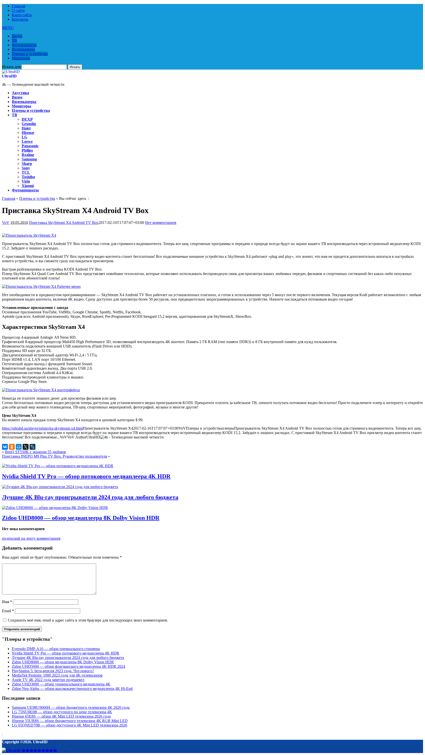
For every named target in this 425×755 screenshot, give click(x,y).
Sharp (27, 163)
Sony (26, 168)
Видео (17, 36)
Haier (26, 128)
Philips (27, 150)
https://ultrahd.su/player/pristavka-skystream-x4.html (42, 428)
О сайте (18, 10)
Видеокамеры (23, 49)
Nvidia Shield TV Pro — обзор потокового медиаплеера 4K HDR (86, 476)
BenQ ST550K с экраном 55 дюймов (35, 452)
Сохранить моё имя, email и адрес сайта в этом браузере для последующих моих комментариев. (88, 620)
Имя (7, 602)
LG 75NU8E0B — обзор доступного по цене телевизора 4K (62, 712)
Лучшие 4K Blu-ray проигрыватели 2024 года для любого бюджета (90, 497)
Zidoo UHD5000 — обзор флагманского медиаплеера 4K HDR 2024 (68, 666)
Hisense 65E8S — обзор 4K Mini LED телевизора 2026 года (61, 716)
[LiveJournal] (32, 447)
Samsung (29, 159)
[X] (26, 447)
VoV (5, 222)
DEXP (27, 119)
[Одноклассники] (12, 447)
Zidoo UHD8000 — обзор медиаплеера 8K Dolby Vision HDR (80, 518)
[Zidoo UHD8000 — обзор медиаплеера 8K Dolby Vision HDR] (55, 508)
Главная (18, 6)
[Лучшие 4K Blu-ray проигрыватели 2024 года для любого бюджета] (60, 487)
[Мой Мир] (19, 447)
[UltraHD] (11, 72)
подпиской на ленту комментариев (31, 538)
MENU (8, 28)
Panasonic (30, 146)
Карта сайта (22, 15)
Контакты (20, 19)
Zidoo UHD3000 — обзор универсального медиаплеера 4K (61, 684)
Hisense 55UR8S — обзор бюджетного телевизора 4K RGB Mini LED (70, 721)
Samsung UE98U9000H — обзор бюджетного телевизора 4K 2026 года (71, 707)
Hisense (28, 133)
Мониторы (21, 58)
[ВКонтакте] (5, 447)
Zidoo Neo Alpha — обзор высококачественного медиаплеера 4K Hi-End (72, 688)
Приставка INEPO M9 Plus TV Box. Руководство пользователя (54, 456)
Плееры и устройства (30, 54)
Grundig (29, 124)
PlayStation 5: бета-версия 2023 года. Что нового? (53, 671)
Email (8, 611)
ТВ (14, 40)
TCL (26, 172)
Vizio (26, 181)
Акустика (20, 93)
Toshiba (28, 177)
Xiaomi (28, 186)
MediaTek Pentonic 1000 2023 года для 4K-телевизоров (57, 675)
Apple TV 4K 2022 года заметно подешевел (48, 680)
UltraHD (9, 76)
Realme (28, 155)
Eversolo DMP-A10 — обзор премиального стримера (56, 649)
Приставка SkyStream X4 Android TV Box (64, 222)
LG (24, 137)
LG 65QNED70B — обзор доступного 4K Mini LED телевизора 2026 (69, 725)
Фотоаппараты (24, 45)
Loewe (27, 141)
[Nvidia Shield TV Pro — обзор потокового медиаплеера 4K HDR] (57, 466)
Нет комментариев (160, 222)
